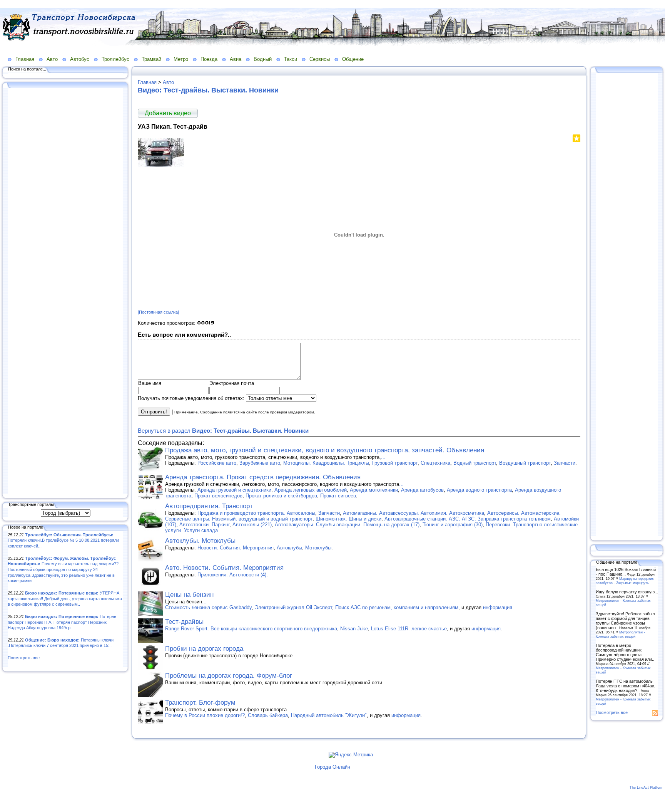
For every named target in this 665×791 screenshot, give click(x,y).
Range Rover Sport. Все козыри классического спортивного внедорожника (251, 628)
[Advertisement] (65, 291)
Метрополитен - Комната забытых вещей (620, 634)
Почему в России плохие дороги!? (205, 715)
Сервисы (319, 59)
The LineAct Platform (646, 787)
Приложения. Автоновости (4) (231, 575)
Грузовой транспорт (395, 463)
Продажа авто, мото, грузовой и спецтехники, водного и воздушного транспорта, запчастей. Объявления (324, 450)
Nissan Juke (354, 628)
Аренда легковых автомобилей (310, 490)
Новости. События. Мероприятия (235, 548)
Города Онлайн (332, 767)
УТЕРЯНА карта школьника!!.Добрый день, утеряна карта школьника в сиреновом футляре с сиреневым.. (65, 598)
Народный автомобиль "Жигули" (329, 715)
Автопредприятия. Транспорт (209, 506)
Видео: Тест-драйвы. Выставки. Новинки (208, 90)
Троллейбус (115, 59)
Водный (263, 59)
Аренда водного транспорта (479, 490)
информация (497, 607)
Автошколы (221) (252, 524)
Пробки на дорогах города (204, 648)
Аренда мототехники (374, 490)
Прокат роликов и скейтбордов (281, 496)
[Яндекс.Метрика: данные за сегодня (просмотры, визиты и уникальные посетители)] (351, 755)
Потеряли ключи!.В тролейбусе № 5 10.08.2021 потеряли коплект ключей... (63, 540)
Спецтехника (435, 463)
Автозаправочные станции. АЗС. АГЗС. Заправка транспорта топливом (467, 519)
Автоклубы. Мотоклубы (200, 540)
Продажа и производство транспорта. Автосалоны (256, 513)
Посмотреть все (24, 657)
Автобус (79, 59)
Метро (181, 59)
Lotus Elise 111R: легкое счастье (409, 628)
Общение (353, 59)
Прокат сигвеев (338, 496)
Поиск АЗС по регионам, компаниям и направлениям (396, 607)
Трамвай (151, 59)
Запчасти (564, 463)
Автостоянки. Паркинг (204, 524)
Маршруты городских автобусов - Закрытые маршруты (625, 580)
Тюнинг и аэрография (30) (453, 524)
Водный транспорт (474, 463)
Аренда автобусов (422, 490)
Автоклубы (289, 548)
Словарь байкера (268, 715)
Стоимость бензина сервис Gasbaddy (208, 607)
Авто (52, 59)
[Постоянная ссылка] (158, 312)
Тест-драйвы (184, 621)
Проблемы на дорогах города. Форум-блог (228, 675)
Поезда (209, 59)
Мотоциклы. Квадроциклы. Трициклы (326, 463)
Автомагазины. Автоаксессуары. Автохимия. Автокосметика (413, 513)
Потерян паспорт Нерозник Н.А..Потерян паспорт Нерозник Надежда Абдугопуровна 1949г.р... (62, 622)
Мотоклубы (318, 548)
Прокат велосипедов (218, 496)
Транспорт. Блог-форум (200, 702)
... (383, 457)
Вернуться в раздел (223, 430)
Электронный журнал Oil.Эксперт (293, 607)
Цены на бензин (189, 594)
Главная (24, 59)
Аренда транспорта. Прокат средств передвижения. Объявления (263, 477)
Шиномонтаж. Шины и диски (348, 519)
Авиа (235, 59)
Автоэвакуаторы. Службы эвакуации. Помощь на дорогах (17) (347, 524)
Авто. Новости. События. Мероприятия (224, 567)
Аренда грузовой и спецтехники (234, 490)
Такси (290, 59)
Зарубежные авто (259, 463)
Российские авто (216, 463)
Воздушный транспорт (525, 463)
